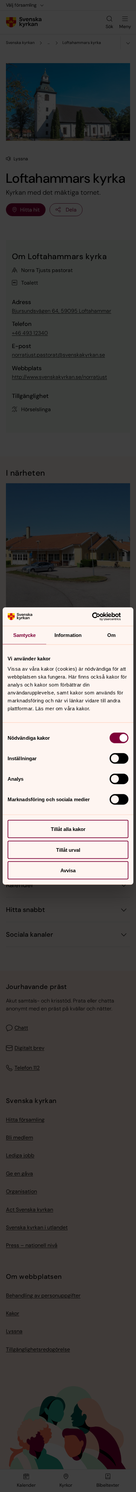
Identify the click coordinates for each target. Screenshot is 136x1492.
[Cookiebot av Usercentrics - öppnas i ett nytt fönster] (99, 616)
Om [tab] (111, 635)
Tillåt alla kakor (68, 829)
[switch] (119, 758)
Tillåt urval (68, 849)
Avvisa (68, 870)
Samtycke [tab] (24, 635)
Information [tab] (68, 635)
